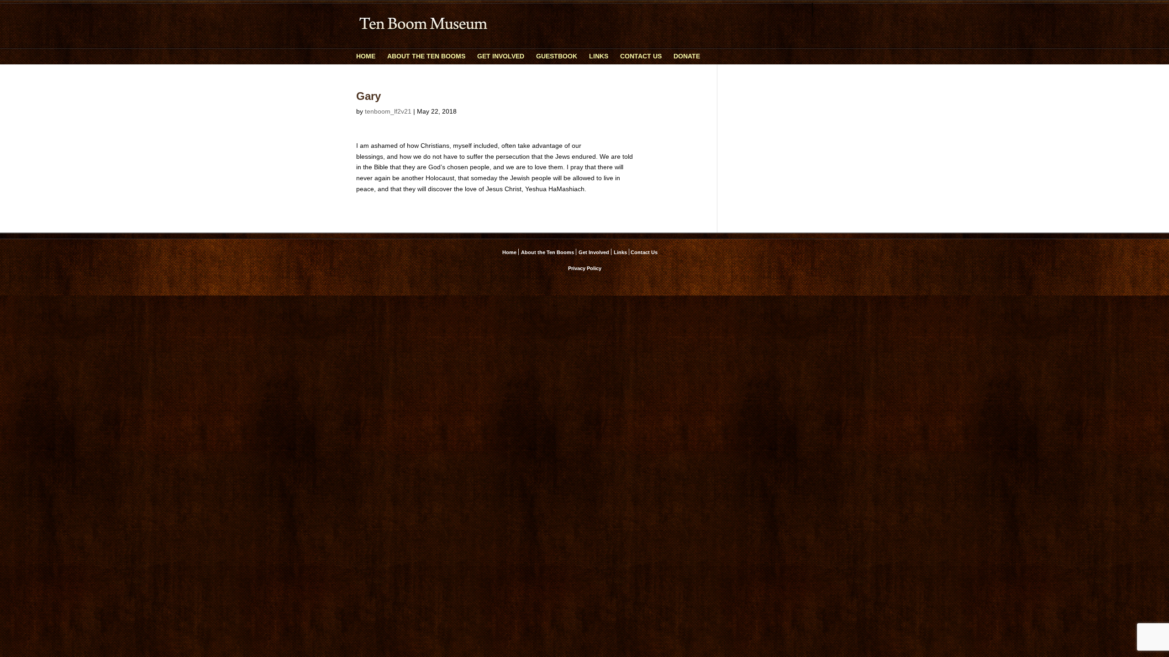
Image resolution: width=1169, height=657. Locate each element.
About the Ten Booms (426, 56)
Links (598, 56)
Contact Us (641, 56)
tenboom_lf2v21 (388, 111)
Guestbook (556, 56)
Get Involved (500, 56)
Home (365, 56)
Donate (687, 56)
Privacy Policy (584, 268)
